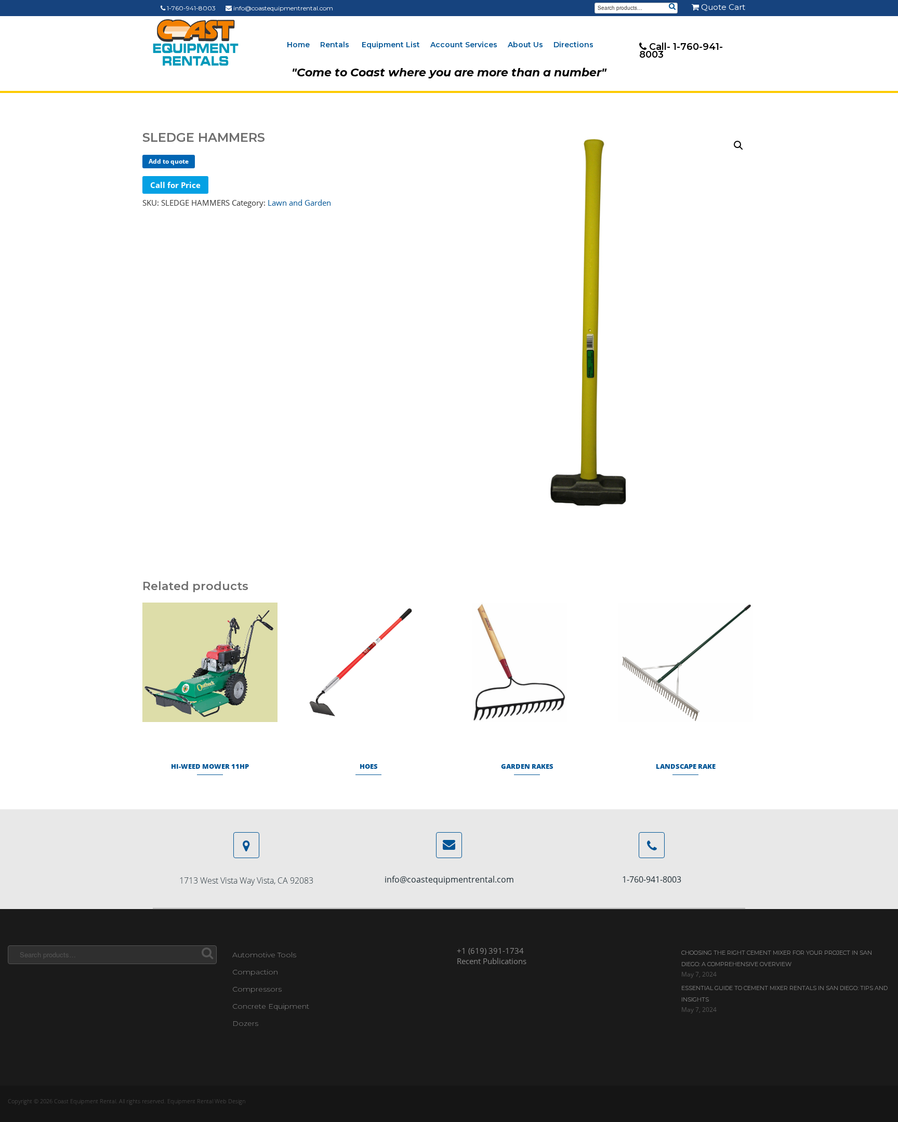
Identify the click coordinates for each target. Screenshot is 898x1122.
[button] (738, 145)
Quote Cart (722, 7)
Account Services (463, 44)
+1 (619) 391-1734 (490, 950)
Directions (573, 44)
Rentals (334, 44)
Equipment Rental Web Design (206, 1101)
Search (672, 7)
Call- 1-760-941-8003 (681, 50)
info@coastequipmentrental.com (282, 8)
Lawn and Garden (299, 202)
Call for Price (175, 185)
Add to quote (169, 161)
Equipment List (391, 44)
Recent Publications (491, 961)
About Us (525, 44)
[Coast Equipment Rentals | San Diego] (196, 42)
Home (298, 44)
